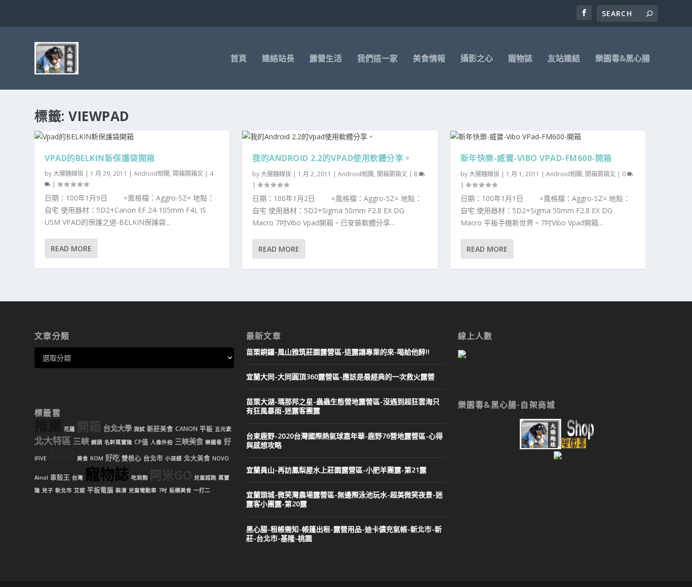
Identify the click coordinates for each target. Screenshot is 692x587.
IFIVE (40, 458)
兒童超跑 (205, 477)
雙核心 (131, 458)
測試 (139, 429)
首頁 (238, 59)
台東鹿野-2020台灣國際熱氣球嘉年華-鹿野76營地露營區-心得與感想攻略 (344, 440)
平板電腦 (100, 490)
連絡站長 (278, 59)
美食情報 (429, 59)
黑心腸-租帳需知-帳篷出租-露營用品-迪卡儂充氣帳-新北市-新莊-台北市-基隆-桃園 (344, 533)
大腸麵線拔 (68, 173)
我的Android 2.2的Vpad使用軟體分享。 (332, 158)
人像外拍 (161, 442)
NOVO (220, 458)
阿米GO (171, 475)
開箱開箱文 (188, 173)
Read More (71, 248)
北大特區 (52, 441)
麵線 (62, 455)
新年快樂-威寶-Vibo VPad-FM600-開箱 (536, 158)
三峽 (81, 441)
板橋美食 (180, 490)
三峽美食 (189, 441)
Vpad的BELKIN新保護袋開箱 (100, 158)
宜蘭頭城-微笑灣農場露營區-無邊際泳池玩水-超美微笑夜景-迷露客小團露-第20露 (344, 499)
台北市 (153, 458)
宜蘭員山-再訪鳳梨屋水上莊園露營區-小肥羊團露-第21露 (336, 470)
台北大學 (117, 428)
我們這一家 (377, 59)
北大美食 (197, 458)
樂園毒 (213, 442)
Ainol (41, 477)
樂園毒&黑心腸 (622, 59)
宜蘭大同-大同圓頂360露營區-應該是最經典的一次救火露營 (340, 376)
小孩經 (173, 458)
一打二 (202, 490)
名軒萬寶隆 (118, 442)
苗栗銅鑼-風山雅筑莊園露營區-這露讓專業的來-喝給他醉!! (338, 352)
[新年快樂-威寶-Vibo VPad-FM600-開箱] (547, 137)
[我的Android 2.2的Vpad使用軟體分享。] (339, 137)
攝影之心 (476, 59)
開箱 (89, 426)
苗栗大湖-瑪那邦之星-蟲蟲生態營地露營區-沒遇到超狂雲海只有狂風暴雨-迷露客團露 (343, 406)
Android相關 (152, 173)
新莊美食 (160, 428)
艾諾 (79, 490)
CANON (186, 428)
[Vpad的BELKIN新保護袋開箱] (131, 137)
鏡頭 (96, 442)
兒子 (47, 490)
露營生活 (326, 59)
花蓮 (69, 429)
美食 (82, 458)
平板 (206, 428)
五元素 (223, 429)
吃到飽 (139, 477)
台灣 (77, 477)
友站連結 (564, 59)
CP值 (141, 442)
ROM (96, 458)
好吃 (112, 457)
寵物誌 (520, 59)
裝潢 (121, 490)
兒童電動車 (143, 490)
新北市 (63, 490)
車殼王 (60, 477)
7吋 (163, 490)
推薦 (48, 425)
